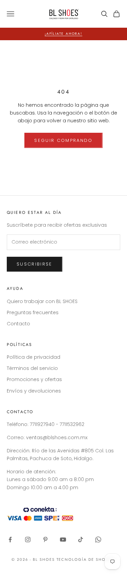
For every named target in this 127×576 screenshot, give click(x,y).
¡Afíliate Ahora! (63, 33)
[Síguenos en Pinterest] (45, 539)
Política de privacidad (33, 357)
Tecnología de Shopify (86, 559)
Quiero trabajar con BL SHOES (42, 301)
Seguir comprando (63, 140)
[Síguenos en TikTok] (80, 539)
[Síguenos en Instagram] (27, 539)
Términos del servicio (32, 368)
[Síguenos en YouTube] (63, 539)
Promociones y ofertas (34, 379)
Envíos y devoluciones (34, 390)
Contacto (18, 323)
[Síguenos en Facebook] (10, 539)
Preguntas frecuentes (33, 312)
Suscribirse (34, 264)
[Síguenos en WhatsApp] (98, 539)
